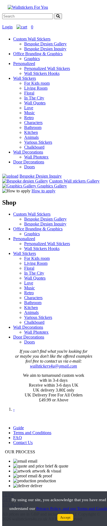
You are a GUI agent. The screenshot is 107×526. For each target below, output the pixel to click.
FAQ (17, 437)
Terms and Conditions (32, 432)
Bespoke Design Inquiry (45, 48)
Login (7, 27)
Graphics (32, 58)
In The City (34, 98)
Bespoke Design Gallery (45, 44)
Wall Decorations (28, 152)
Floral (29, 93)
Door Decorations (28, 162)
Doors (29, 166)
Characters (33, 122)
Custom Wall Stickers (31, 39)
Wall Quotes (35, 103)
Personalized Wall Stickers (47, 68)
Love (28, 107)
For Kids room (37, 83)
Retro (29, 117)
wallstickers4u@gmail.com (53, 366)
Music (29, 112)
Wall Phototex (36, 157)
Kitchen (31, 132)
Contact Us (23, 442)
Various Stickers (38, 142)
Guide (18, 427)
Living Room (35, 88)
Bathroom (32, 127)
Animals (31, 137)
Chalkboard (34, 147)
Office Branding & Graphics (38, 53)
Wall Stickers (24, 78)
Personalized (24, 63)
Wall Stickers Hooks (42, 73)
